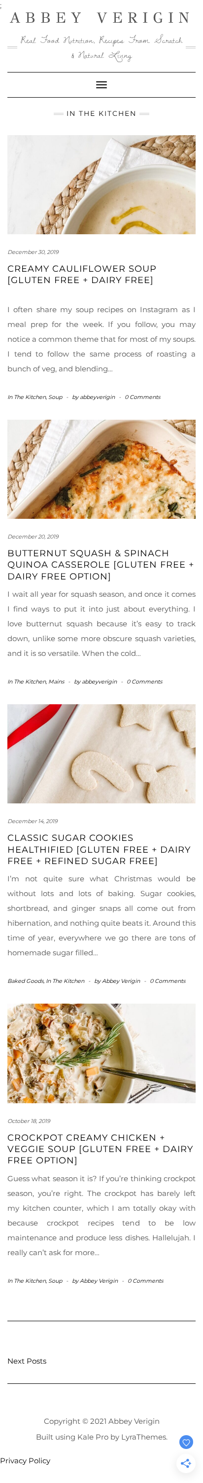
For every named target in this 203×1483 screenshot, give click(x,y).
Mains (56, 681)
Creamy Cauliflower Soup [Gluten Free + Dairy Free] (82, 274)
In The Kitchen (26, 397)
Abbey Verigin (101, 18)
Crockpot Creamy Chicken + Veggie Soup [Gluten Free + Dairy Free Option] (100, 1149)
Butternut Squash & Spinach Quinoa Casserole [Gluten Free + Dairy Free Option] (100, 565)
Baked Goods (25, 980)
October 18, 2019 (28, 1121)
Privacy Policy (25, 1460)
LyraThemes (143, 1437)
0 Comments (142, 397)
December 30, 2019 (33, 252)
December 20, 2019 (33, 536)
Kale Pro (92, 1437)
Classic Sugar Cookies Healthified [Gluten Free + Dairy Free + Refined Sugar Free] (99, 849)
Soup (55, 397)
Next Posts (26, 1361)
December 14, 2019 (32, 821)
